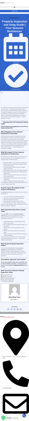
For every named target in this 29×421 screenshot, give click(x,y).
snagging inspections (18, 265)
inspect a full (6, 192)
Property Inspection (14, 17)
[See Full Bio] (18, 299)
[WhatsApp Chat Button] (3, 418)
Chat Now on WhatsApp (8, 281)
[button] (14, 7)
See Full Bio (13, 299)
